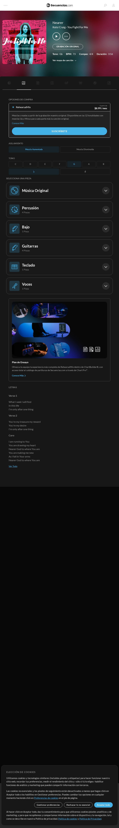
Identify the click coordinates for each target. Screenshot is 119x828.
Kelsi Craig (59, 27)
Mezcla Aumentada (34, 149)
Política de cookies (67, 818)
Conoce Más (18, 123)
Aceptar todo (103, 805)
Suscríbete (59, 131)
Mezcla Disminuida (85, 149)
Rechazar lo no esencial (78, 805)
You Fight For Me (77, 27)
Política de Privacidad (90, 818)
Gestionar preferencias (48, 805)
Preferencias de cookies (46, 798)
